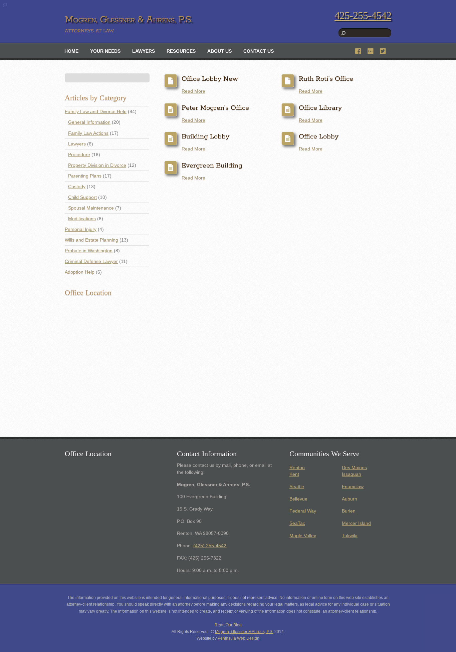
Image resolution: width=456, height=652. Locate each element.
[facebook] (358, 50)
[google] (371, 50)
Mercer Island (356, 523)
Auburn (349, 499)
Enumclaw (353, 486)
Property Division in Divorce (97, 165)
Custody (76, 186)
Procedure (79, 154)
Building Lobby (205, 136)
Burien (349, 511)
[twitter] (383, 50)
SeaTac (297, 523)
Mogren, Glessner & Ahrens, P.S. (244, 631)
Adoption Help (79, 272)
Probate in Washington (88, 250)
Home (71, 51)
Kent (294, 474)
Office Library (320, 108)
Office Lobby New (210, 79)
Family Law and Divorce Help (96, 111)
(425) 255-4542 (209, 545)
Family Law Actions (88, 133)
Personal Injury (80, 229)
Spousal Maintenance (91, 208)
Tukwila (350, 535)
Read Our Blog (228, 625)
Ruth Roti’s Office (326, 79)
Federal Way (302, 511)
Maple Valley (302, 535)
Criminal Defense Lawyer (91, 261)
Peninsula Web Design (238, 638)
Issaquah (351, 474)
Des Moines (354, 467)
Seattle (296, 486)
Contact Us (258, 51)
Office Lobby (318, 136)
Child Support (82, 197)
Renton (297, 467)
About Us (219, 51)
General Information (89, 122)
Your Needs (105, 51)
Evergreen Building (212, 165)
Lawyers (143, 51)
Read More (193, 91)
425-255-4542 (362, 15)
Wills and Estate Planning (91, 240)
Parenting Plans (84, 176)
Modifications (82, 218)
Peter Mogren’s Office (215, 108)
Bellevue (298, 499)
